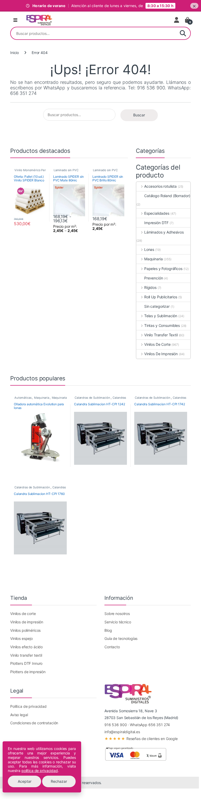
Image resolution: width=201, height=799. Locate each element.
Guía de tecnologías (120, 638)
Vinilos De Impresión (161, 354)
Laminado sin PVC (66, 170)
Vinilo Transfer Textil (161, 335)
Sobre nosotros (117, 613)
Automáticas (22, 398)
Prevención (153, 278)
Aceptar (24, 781)
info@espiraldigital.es (122, 732)
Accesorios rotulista (160, 186)
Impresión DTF (156, 222)
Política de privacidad (28, 706)
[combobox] (93, 33)
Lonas (149, 249)
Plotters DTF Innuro (26, 663)
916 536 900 (115, 724)
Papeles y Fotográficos (163, 268)
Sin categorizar (157, 306)
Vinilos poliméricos (25, 630)
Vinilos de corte (23, 613)
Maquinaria (153, 259)
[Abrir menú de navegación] (15, 20)
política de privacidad (39, 770)
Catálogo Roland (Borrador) (167, 195)
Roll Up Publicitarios (160, 297)
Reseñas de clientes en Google (141, 738)
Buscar (183, 33)
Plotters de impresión (28, 672)
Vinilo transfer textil (26, 655)
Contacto (112, 647)
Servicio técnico (117, 622)
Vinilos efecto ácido (26, 647)
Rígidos (150, 287)
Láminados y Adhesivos (164, 232)
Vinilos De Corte (157, 344)
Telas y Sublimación (160, 316)
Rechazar (59, 781)
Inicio (14, 52)
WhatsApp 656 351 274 (150, 724)
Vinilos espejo (21, 638)
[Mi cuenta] (177, 20)
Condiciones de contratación (34, 723)
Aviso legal (19, 714)
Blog (108, 630)
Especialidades (156, 213)
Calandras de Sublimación (92, 398)
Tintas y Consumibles (162, 325)
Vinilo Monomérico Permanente (36, 170)
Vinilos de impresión (26, 622)
